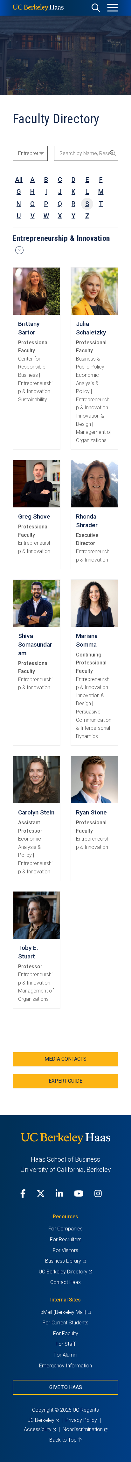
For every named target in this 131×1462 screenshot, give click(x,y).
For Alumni (65, 1355)
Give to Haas (65, 1387)
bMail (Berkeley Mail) (65, 1312)
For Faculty (65, 1333)
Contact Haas (65, 1282)
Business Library (65, 1261)
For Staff (65, 1344)
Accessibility (40, 1429)
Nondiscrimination (85, 1429)
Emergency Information (65, 1366)
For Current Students (65, 1323)
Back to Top (63, 1440)
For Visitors (65, 1250)
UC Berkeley (43, 1420)
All (19, 179)
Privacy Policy (81, 1420)
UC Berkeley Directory (65, 1272)
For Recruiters (65, 1239)
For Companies (65, 1229)
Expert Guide (65, 1081)
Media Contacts (65, 1059)
